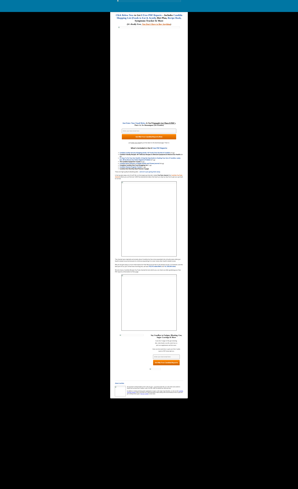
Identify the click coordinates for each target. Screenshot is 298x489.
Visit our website (144, 393)
